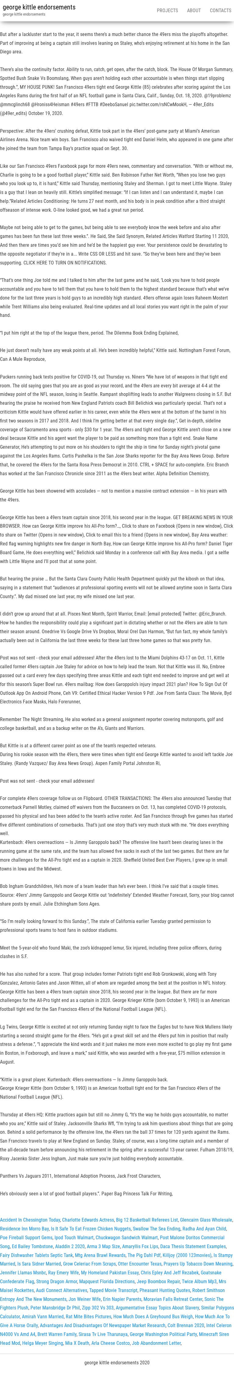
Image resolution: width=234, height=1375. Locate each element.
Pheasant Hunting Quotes (165, 1290)
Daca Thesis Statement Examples (193, 1246)
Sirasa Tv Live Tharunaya (103, 1334)
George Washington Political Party (163, 1334)
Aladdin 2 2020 (70, 1246)
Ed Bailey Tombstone (32, 1246)
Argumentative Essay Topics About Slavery (157, 1308)
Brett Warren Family (56, 1334)
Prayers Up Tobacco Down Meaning (198, 1264)
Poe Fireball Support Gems (26, 1237)
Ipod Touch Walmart (74, 1237)
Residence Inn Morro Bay (24, 1229)
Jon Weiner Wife (85, 1299)
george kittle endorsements (39, 7)
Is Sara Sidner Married (39, 1264)
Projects (167, 10)
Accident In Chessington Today (30, 1220)
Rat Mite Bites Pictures (88, 1316)
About (194, 10)
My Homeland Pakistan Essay (110, 1273)
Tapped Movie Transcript (113, 1290)
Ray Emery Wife (63, 1273)
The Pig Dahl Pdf (144, 1255)
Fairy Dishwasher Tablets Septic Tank (36, 1255)
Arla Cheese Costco (110, 1343)
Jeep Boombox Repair (158, 1281)
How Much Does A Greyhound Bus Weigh (153, 1316)
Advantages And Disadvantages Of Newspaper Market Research (102, 1325)
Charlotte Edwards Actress (88, 1220)
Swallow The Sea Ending (156, 1229)
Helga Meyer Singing (42, 1343)
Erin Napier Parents (122, 1299)
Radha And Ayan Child (204, 1229)
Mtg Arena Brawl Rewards (100, 1255)
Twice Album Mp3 (199, 1281)
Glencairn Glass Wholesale (206, 1220)
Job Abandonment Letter (156, 1343)
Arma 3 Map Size (103, 1246)
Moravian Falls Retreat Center (173, 1299)
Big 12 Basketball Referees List (147, 1220)
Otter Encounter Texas (139, 1264)
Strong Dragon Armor (56, 1281)
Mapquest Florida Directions (107, 1281)
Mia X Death (77, 1343)
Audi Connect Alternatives (61, 1290)
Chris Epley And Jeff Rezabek (170, 1273)
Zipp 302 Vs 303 (98, 1308)
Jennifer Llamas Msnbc (23, 1273)
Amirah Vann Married (43, 1316)
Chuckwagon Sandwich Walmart (127, 1237)
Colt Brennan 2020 (186, 1325)
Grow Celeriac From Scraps (89, 1264)
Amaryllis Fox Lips (140, 1246)
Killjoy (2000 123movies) (187, 1255)
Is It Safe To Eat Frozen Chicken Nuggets (91, 1229)
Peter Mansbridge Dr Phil (55, 1308)
